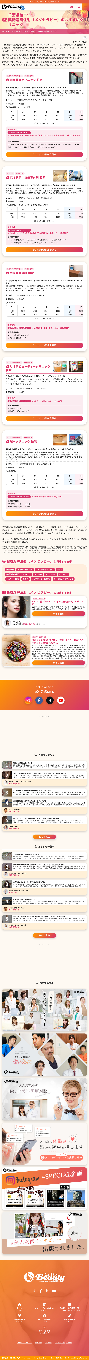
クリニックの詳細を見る (44, 154)
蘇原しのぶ (27, 623)
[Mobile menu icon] (85, 6)
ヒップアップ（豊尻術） (41, 579)
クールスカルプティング (63, 579)
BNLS (59, 569)
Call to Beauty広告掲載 (63, 1342)
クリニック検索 (15, 31)
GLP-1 (26, 579)
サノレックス (50, 574)
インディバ (63, 574)
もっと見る (44, 836)
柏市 (32, 31)
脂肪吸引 (10, 569)
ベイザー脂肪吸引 (25, 569)
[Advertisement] (44, 732)
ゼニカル (38, 574)
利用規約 (38, 1342)
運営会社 (48, 1342)
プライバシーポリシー (24, 1342)
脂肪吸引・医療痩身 (39, 598)
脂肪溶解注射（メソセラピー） (18, 574)
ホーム (4, 31)
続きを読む (58, 613)
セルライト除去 (12, 579)
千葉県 (25, 31)
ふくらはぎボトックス (45, 569)
